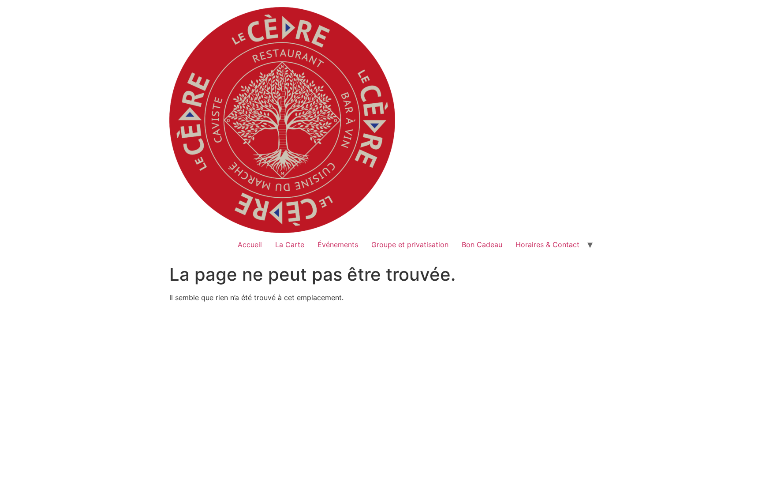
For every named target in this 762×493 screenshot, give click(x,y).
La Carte (289, 244)
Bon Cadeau (482, 244)
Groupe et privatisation (409, 244)
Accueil (250, 244)
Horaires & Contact (547, 244)
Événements (338, 244)
